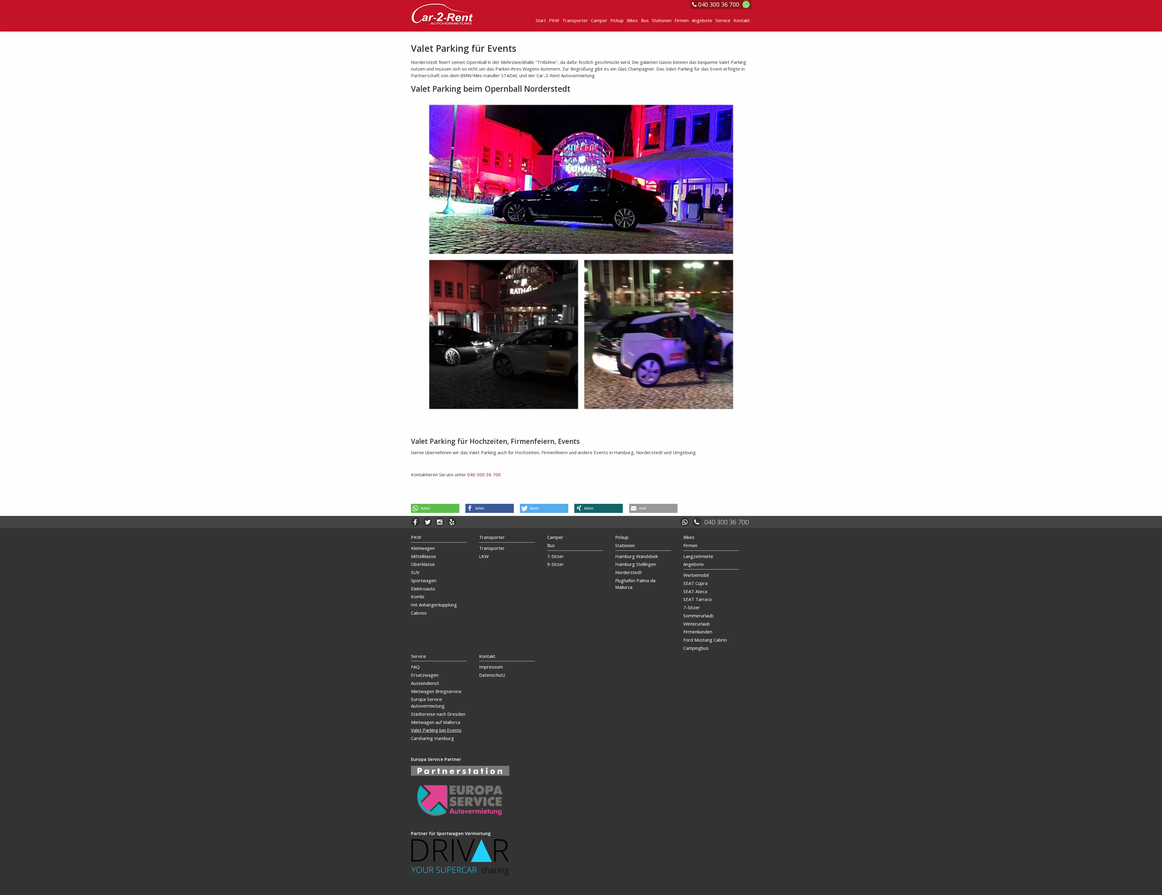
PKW (554, 20)
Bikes (632, 20)
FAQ (415, 667)
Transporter (575, 20)
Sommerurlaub (698, 616)
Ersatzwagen (424, 675)
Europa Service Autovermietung (428, 702)
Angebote (702, 20)
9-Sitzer (555, 564)
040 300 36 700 (484, 474)
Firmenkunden (697, 632)
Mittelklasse (423, 556)
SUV (415, 572)
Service (722, 20)
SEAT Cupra (695, 583)
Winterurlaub (696, 624)
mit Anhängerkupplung (434, 605)
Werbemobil (696, 575)
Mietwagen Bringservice (436, 691)
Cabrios (419, 613)
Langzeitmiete (698, 556)
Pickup (617, 20)
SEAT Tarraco (697, 599)
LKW (484, 556)
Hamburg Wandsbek (636, 556)
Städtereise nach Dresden (438, 714)
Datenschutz (492, 675)
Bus (645, 20)
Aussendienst (425, 683)
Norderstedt (628, 572)
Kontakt (742, 20)
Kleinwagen (423, 548)
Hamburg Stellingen (635, 564)
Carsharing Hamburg (432, 738)
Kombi (417, 596)
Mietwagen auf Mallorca (435, 722)
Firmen (682, 20)
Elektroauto (423, 589)
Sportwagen (423, 580)
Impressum (491, 667)
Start (541, 20)
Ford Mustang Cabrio (705, 640)
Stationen (661, 20)
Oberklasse (423, 564)
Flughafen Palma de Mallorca (635, 583)
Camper (599, 20)
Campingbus (696, 648)
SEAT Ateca (695, 591)
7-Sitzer (555, 556)
